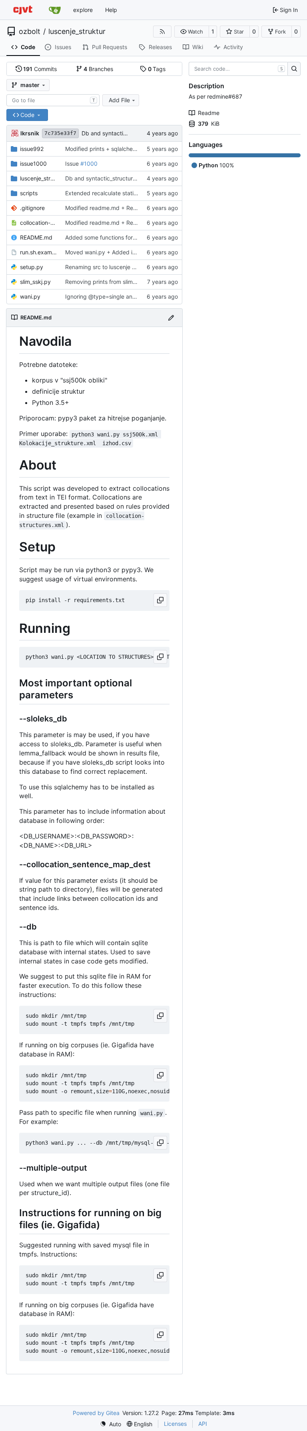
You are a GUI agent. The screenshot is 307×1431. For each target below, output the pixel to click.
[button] (191, 32)
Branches (98, 68)
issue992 (32, 148)
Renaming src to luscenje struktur (108, 267)
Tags (157, 68)
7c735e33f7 (60, 133)
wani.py (30, 296)
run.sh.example (38, 252)
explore (83, 9)
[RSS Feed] (162, 32)
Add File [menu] (119, 100)
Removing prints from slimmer (104, 281)
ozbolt (29, 32)
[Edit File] (171, 317)
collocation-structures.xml (38, 222)
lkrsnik (29, 133)
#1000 (89, 163)
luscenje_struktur (77, 32)
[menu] (110, 1424)
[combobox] (53, 100)
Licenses (175, 1423)
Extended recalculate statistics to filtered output (128, 193)
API (202, 1423)
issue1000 (33, 163)
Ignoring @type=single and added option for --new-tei (136, 296)
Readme (208, 112)
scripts (29, 193)
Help (111, 9)
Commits (40, 68)
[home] (23, 10)
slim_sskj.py (35, 281)
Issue (72, 163)
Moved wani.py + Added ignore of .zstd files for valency (138, 252)
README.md (36, 237)
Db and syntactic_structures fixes (125, 133)
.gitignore (32, 207)
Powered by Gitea (96, 1412)
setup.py (31, 267)
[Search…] (294, 69)
